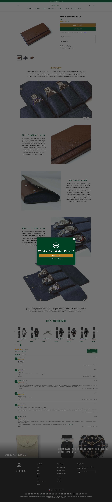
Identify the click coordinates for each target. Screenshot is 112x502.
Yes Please (56, 256)
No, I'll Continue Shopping (56, 258)
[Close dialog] (74, 239)
